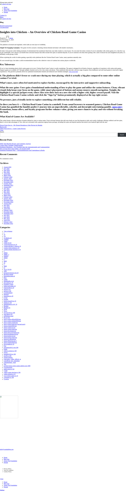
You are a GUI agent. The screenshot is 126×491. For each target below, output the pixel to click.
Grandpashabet (8, 293)
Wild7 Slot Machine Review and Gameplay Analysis (15, 144)
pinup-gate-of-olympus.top (11, 332)
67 (4, 268)
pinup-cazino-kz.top (9, 327)
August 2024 (7, 203)
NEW (5, 309)
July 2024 (6, 205)
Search (2, 132)
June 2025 (7, 190)
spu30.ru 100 (7, 356)
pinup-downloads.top (10, 331)
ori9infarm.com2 (8, 316)
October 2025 (8, 183)
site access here (73, 71)
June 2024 (7, 207)
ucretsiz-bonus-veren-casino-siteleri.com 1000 (17, 366)
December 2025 (8, 180)
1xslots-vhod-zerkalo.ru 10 (11, 248)
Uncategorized (8, 26)
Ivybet (5, 298)
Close (1, 130)
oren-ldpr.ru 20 (8, 314)
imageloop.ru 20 (8, 296)
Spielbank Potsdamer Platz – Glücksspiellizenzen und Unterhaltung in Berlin (22, 150)
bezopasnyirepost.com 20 (11, 273)
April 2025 (7, 193)
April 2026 (7, 173)
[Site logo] (5, 4)
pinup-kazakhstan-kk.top (11, 334)
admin (11, 38)
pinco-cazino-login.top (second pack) (14, 324)
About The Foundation (10, 461)
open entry (117, 107)
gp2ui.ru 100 (7, 291)
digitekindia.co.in (9, 281)
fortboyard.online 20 (10, 286)
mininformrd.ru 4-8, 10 (10, 304)
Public (5, 349)
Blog (5, 278)
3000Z (6, 258)
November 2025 (8, 182)
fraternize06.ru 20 (9, 288)
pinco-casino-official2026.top (12, 319)
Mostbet (6, 306)
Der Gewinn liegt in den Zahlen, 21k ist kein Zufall (15, 148)
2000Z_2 (6, 254)
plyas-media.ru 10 (9, 344)
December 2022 (8, 223)
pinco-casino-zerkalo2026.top (12, 321)
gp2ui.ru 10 (7, 289)
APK (5, 271)
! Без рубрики (8, 231)
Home (2, 26)
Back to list (3, 127)
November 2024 (8, 202)
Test (5, 364)
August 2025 (7, 187)
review (6, 352)
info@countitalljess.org (6, 449)
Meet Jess (6, 459)
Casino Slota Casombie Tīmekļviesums (11, 145)
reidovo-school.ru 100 (10, 351)
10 (4, 234)
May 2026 (7, 172)
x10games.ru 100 (9, 377)
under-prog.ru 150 (9, 369)
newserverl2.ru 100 (9, 312)
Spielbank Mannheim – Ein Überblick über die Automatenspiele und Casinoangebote (25, 147)
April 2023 (7, 220)
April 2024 (7, 208)
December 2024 (8, 200)
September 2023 (8, 213)
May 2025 (7, 192)
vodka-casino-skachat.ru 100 (12, 372)
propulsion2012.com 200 (11, 347)
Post (5, 346)
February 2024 (8, 210)
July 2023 (6, 215)
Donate (6, 462)
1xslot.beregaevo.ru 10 (10, 244)
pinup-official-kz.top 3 (10, 341)
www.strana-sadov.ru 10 (11, 376)
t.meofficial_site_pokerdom (12, 361)
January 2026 (8, 178)
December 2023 (8, 212)
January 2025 (8, 198)
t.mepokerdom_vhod (10, 362)
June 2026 (7, 170)
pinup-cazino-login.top (10, 329)
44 (4, 263)
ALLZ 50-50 (7, 269)
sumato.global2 (8, 357)
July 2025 (6, 188)
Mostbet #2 (7, 307)
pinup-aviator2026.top (10, 326)
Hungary (6, 294)
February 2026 (8, 177)
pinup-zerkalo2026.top (10, 342)
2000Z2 (6, 256)
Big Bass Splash (8, 274)
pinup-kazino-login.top (10, 337)
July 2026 (6, 169)
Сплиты (6, 379)
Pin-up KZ (7, 317)
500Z (5, 266)
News (5, 311)
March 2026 (7, 175)
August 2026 (7, 167)
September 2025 (8, 185)
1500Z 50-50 (7, 243)
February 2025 (8, 197)
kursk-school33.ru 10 (10, 301)
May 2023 (7, 218)
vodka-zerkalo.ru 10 (9, 374)
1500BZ (6, 239)
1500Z (6, 241)
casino (5, 279)
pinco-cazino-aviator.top (11, 322)
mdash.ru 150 (8, 302)
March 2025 (7, 195)
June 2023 (7, 217)
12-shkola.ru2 (8, 238)
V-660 (5, 371)
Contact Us (3, 15)
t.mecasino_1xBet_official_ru (12, 359)
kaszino (6, 299)
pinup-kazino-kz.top (9, 336)
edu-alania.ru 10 (8, 283)
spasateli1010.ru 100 (10, 354)
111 (5, 236)
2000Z (6, 253)
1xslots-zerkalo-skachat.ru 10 (12, 249)
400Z (5, 261)
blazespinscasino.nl (9, 276)
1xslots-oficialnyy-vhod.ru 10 (12, 246)
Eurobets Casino (8, 284)
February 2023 (8, 222)
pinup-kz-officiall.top (10, 339)
